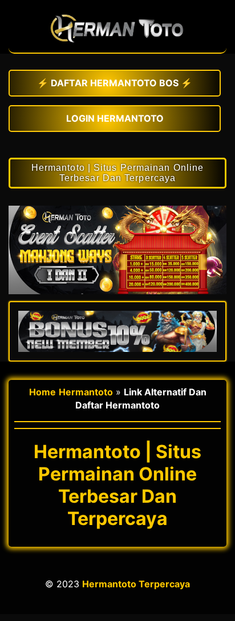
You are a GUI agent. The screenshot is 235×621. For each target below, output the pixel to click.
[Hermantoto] (117, 47)
